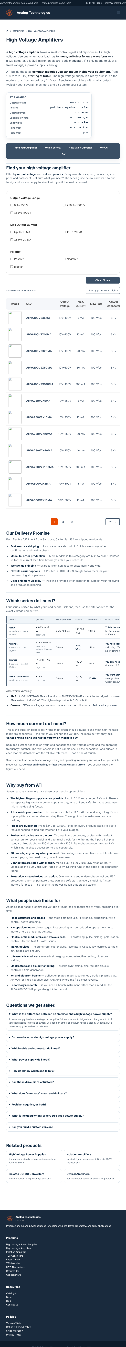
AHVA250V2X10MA (39, 417)
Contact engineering (34, 764)
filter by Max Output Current (68, 764)
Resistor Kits (12, 1271)
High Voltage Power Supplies (32, 1158)
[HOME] (7, 31)
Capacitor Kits (13, 1274)
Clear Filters (102, 280)
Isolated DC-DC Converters (30, 1176)
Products (12, 1238)
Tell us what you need (105, 705)
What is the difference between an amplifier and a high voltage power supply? (61, 1014)
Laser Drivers (13, 1259)
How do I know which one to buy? (32, 1070)
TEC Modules (13, 1263)
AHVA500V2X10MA (39, 500)
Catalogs (11, 1293)
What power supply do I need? (31, 1059)
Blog (8, 1300)
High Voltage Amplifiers (18, 1248)
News (9, 1297)
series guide (77, 178)
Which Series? (52, 147)
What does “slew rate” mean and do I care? (39, 1093)
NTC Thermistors (15, 1267)
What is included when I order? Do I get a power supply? (47, 1115)
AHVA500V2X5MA (38, 483)
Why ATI (104, 147)
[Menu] (118, 12)
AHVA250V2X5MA (38, 400)
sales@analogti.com (115, 2)
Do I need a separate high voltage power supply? (42, 1037)
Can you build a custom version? (32, 1127)
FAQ (63, 153)
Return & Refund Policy (18, 1327)
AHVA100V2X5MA (38, 317)
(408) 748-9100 (93, 2)
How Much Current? (80, 147)
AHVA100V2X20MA (39, 351)
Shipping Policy (14, 1330)
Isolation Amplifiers (90, 1158)
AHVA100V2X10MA (39, 334)
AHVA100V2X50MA (39, 367)
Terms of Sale (13, 1323)
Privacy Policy (13, 1334)
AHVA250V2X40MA (39, 450)
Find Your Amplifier (26, 147)
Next (111, 521)
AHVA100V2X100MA (39, 384)
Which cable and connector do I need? (36, 1048)
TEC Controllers (14, 1255)
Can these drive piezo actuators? (32, 1082)
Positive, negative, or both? (28, 1104)
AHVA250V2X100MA (40, 467)
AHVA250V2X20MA (39, 433)
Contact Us (12, 1304)
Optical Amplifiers (91, 1176)
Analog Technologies (33, 13)
